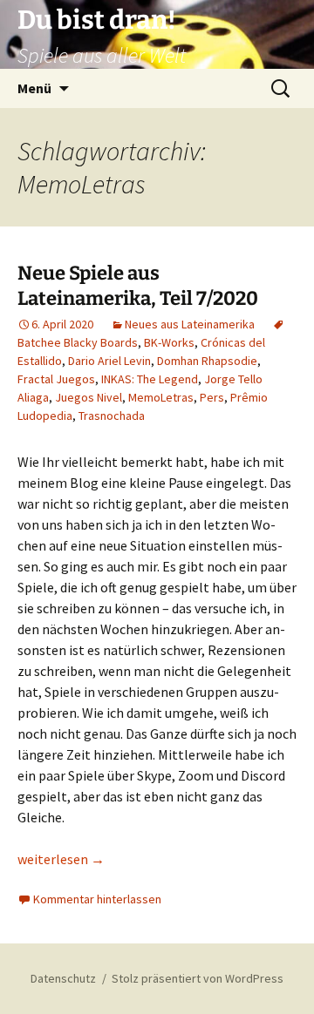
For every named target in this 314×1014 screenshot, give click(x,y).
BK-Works (169, 342)
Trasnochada (111, 415)
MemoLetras (161, 397)
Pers (212, 397)
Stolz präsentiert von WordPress (197, 978)
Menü (34, 88)
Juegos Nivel (88, 397)
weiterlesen (61, 859)
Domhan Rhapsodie (207, 360)
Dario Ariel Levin (109, 360)
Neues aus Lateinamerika (190, 324)
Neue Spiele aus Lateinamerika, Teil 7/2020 (137, 285)
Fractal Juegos (56, 379)
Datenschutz (63, 978)
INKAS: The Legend (149, 379)
